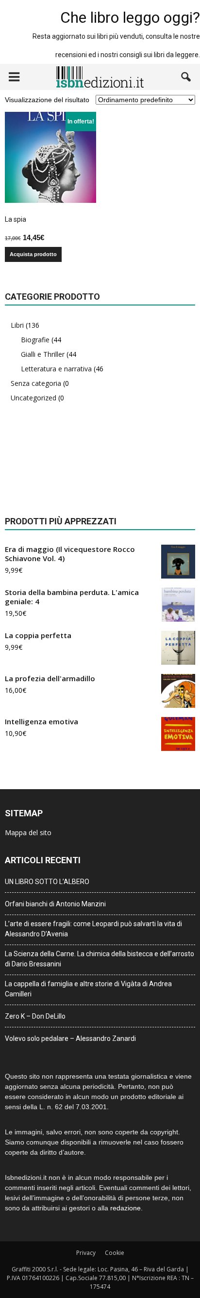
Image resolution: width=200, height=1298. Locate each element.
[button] (186, 77)
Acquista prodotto (33, 254)
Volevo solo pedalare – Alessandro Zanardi (70, 1038)
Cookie (114, 1253)
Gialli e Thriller (43, 354)
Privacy (86, 1253)
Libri (17, 325)
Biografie (35, 339)
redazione (125, 1208)
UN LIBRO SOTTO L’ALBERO (47, 882)
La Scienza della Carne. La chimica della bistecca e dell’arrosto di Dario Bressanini (99, 959)
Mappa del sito (28, 832)
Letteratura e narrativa (56, 368)
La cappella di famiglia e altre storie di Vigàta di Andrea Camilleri (88, 989)
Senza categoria (36, 383)
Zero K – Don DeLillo (35, 1016)
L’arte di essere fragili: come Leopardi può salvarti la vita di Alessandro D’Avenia (93, 929)
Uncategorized (33, 397)
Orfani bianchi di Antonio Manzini (55, 904)
